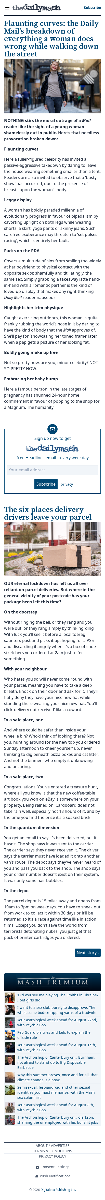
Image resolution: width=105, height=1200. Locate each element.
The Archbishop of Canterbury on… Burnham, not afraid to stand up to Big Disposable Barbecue (56, 1062)
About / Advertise (53, 1145)
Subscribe (46, 484)
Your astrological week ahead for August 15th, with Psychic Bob (56, 1047)
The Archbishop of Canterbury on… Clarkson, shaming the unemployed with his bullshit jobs (57, 1120)
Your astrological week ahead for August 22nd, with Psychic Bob (57, 1022)
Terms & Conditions (52, 1150)
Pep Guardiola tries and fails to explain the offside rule (53, 1035)
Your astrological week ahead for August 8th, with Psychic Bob (55, 1107)
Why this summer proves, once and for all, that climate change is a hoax (57, 1077)
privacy (67, 484)
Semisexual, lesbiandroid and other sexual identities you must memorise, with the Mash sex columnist (56, 1092)
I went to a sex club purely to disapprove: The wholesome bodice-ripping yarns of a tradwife (56, 1010)
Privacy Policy (52, 1156)
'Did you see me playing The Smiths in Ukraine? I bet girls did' (57, 997)
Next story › (88, 952)
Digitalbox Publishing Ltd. (58, 1190)
